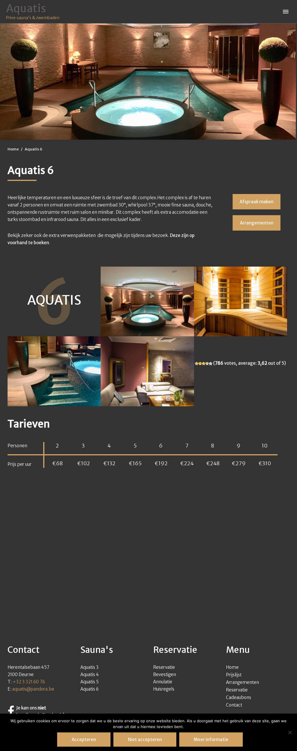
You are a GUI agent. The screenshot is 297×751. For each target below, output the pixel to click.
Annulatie (162, 681)
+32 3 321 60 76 (29, 681)
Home (232, 667)
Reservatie (164, 667)
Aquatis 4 (89, 674)
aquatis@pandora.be (33, 689)
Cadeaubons (238, 697)
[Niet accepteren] (290, 732)
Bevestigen (164, 674)
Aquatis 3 (89, 667)
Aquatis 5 (89, 681)
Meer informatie (211, 739)
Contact (234, 705)
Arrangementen (242, 682)
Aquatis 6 (89, 689)
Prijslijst (234, 675)
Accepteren (84, 739)
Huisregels (163, 689)
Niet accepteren (145, 739)
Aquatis (26, 8)
